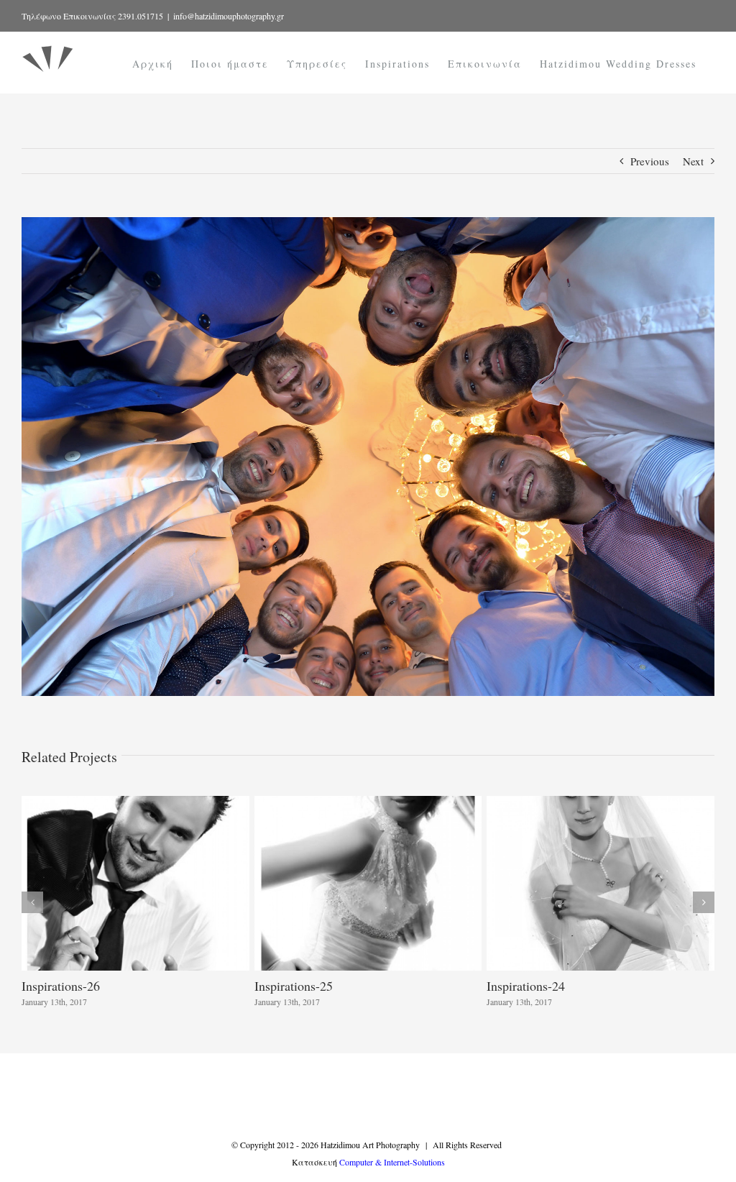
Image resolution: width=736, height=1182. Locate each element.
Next (693, 161)
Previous (649, 161)
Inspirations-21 (526, 985)
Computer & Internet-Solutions (392, 1162)
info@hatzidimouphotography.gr (228, 16)
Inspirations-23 (61, 985)
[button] (32, 902)
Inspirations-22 (293, 985)
